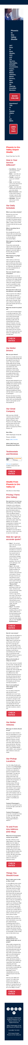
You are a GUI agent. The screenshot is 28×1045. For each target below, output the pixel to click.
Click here (12, 465)
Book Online (15, 97)
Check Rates (11, 339)
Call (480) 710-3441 (14, 1030)
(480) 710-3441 (13, 129)
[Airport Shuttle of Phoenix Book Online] (14, 19)
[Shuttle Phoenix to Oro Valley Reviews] (14, 460)
